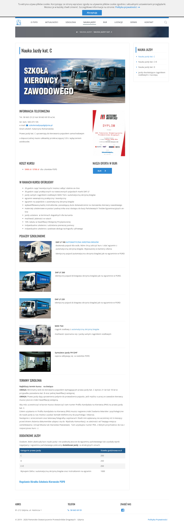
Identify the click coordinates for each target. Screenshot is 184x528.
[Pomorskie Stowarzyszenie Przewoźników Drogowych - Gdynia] (19, 22)
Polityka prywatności (126, 7)
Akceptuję (92, 12)
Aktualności (51, 22)
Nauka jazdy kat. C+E (147, 62)
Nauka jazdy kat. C (103, 32)
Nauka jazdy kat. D (146, 67)
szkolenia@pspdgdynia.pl (41, 125)
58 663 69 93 (76, 510)
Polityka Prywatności (157, 519)
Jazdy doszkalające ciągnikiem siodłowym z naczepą (151, 73)
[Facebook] (123, 510)
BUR (99, 171)
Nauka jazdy (86, 32)
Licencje (118, 22)
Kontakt (149, 22)
